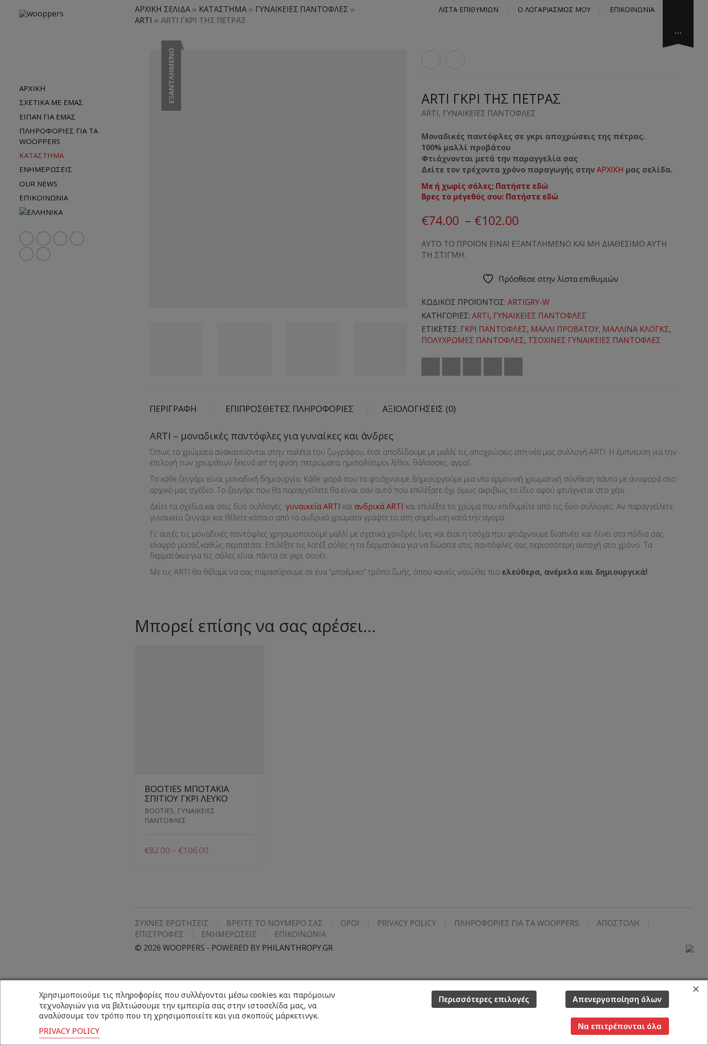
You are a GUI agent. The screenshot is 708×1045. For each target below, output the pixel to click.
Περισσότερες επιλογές (484, 999)
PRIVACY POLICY (69, 1031)
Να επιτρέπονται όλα (620, 1026)
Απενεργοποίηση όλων (617, 999)
